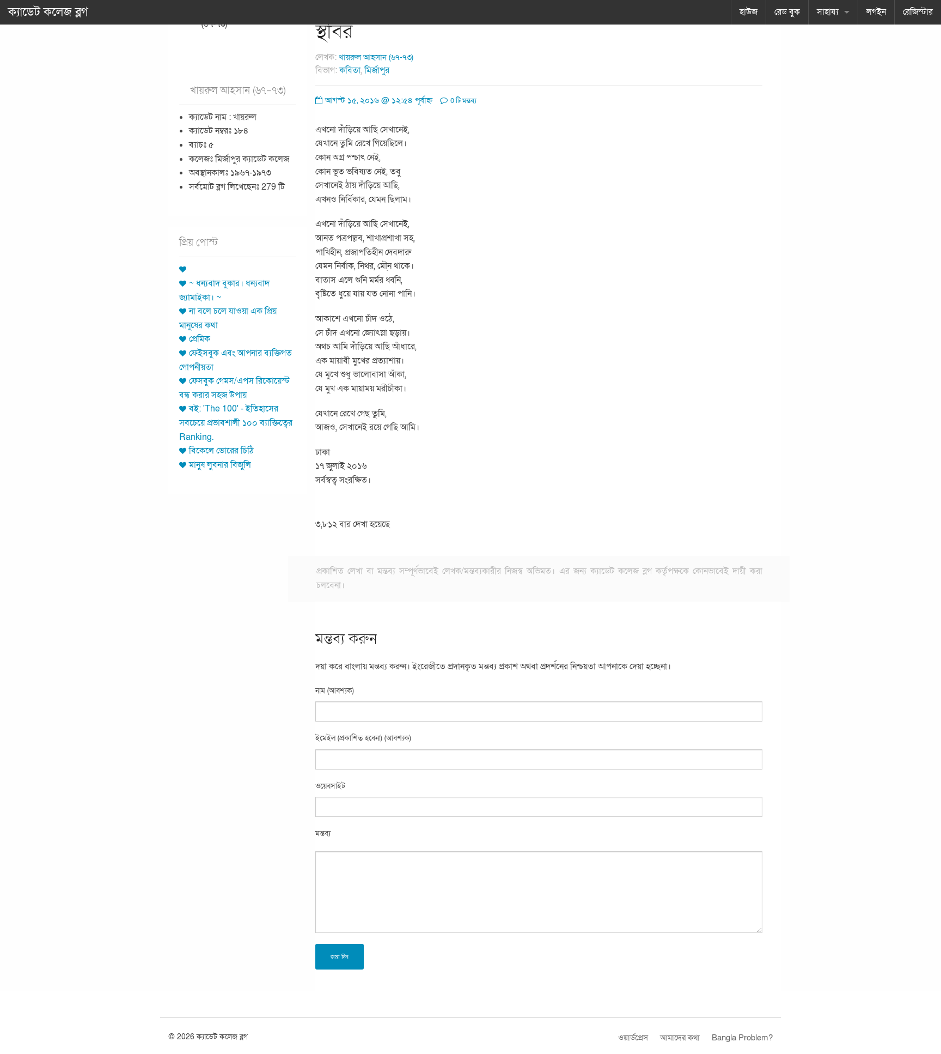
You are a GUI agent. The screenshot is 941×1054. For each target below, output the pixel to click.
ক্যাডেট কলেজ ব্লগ (48, 12)
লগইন (876, 12)
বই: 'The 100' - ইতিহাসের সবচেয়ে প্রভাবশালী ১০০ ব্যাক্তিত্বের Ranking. (235, 423)
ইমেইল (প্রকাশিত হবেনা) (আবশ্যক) (363, 738)
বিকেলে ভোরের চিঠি (221, 451)
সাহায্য (828, 12)
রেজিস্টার (918, 12)
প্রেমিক (199, 339)
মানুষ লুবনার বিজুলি (220, 465)
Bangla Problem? (742, 1037)
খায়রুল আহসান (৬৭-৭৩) (376, 57)
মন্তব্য (323, 833)
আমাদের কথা (680, 1037)
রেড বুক (787, 12)
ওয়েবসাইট (330, 786)
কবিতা (349, 70)
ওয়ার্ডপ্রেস (633, 1037)
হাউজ (748, 12)
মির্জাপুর (376, 70)
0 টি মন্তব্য (462, 100)
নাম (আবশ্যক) (334, 691)
